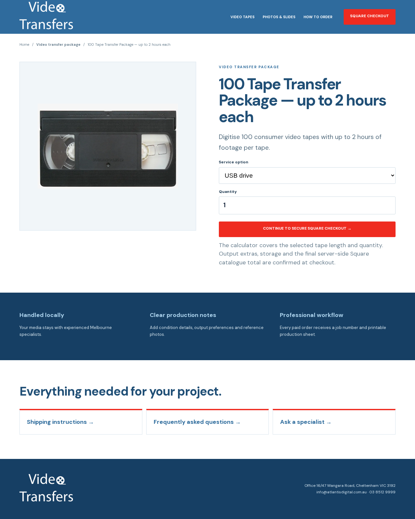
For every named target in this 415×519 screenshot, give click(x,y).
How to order (317, 17)
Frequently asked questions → (197, 422)
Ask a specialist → (306, 422)
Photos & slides (279, 17)
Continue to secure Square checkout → (307, 228)
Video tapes (243, 17)
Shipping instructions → (60, 422)
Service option (233, 162)
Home (24, 44)
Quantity (228, 191)
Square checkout (369, 16)
